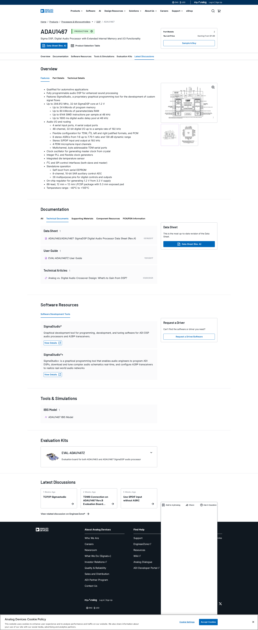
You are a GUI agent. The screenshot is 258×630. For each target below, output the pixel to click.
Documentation (61, 56)
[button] (92, 22)
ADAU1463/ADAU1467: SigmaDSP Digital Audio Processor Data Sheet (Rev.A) (92, 238)
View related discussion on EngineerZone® (63, 514)
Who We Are (92, 538)
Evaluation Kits (124, 56)
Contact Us (91, 585)
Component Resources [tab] (108, 218)
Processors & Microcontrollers (75, 21)
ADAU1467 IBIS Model (60, 417)
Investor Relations (95, 561)
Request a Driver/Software (189, 336)
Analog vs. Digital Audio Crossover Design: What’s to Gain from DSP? (87, 277)
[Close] (253, 622)
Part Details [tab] (58, 78)
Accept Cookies (208, 622)
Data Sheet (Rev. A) (56, 45)
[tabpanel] (99, 138)
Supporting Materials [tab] (82, 218)
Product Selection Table (87, 45)
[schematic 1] (170, 135)
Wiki (135, 555)
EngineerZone (141, 544)
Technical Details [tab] (76, 78)
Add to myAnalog (173, 505)
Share (191, 505)
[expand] (151, 453)
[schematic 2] (189, 135)
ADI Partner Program (96, 579)
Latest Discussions (144, 56)
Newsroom (91, 549)
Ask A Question (210, 505)
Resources (139, 549)
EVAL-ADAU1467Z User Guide (65, 258)
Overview (45, 56)
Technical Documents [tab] (57, 218)
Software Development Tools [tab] (55, 314)
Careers (89, 544)
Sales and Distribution (97, 573)
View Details (50, 343)
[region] (129, 622)
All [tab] (42, 218)
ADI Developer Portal (145, 567)
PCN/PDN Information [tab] (134, 218)
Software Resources (81, 56)
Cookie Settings (187, 622)
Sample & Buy (189, 43)
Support (137, 538)
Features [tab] (45, 78)
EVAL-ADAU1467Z (73, 453)
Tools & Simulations (104, 56)
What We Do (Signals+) (98, 555)
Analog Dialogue (142, 561)
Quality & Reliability (95, 567)
